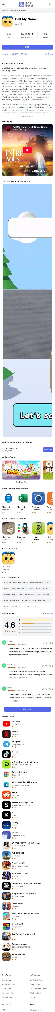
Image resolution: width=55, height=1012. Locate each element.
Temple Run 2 (35, 984)
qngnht (18, 24)
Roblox (33, 997)
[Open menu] (3, 4)
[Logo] (26, 4)
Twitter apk (7, 988)
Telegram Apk (8, 993)
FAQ (3, 1010)
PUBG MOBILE (36, 993)
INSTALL (27, 47)
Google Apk (7, 980)
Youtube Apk (7, 997)
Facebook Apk (8, 984)
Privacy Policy (36, 1010)
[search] (50, 4)
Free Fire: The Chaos (38, 988)
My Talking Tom (36, 980)
